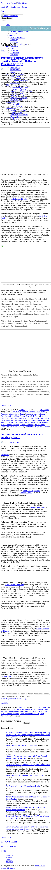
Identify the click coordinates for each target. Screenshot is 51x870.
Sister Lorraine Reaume (10, 714)
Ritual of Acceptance (9, 422)
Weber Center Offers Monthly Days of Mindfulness (25, 775)
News (3, 3)
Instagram (9, 862)
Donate (24, 7)
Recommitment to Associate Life (36, 420)
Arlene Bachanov (28, 412)
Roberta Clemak (24, 422)
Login (3, 11)
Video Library (22, 3)
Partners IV (19, 420)
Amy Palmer (16, 412)
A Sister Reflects (16, 63)
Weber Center (43, 427)
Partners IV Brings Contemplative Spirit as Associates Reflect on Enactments (22, 61)
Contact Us (5, 7)
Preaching (14, 40)
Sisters (12, 48)
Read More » (6, 405)
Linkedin (9, 860)
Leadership (14, 53)
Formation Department (31, 491)
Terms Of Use (40, 866)
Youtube (9, 857)
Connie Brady (25, 416)
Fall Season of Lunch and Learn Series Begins (23, 786)
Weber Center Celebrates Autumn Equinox (22, 745)
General (22, 410)
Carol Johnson (39, 414)
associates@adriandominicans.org (13, 699)
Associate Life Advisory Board (12, 414)
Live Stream (11, 3)
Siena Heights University (14, 585)
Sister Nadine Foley (27, 425)
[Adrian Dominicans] (9, 16)
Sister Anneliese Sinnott (40, 422)
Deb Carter (35, 416)
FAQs (12, 72)
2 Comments (44, 707)
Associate (15, 709)
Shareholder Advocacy (19, 89)
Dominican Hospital (37, 507)
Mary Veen (10, 420)
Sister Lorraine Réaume (10, 425)
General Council (26, 493)
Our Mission (10, 35)
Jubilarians (14, 55)
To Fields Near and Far (15, 427)
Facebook (9, 855)
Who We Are (15, 68)
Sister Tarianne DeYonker (29, 714)
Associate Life (40, 412)
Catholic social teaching (19, 199)
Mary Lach (43, 712)
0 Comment (44, 410)
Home (8, 25)
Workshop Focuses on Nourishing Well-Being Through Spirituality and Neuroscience (26, 757)
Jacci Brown (29, 418)
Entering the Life (16, 65)
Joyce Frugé (39, 418)
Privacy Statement (7, 868)
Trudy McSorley (31, 427)
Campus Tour (15, 33)
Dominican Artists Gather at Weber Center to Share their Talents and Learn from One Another (27, 828)
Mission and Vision (17, 38)
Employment (15, 7)
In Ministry (14, 42)
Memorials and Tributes (19, 115)
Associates (14, 50)
